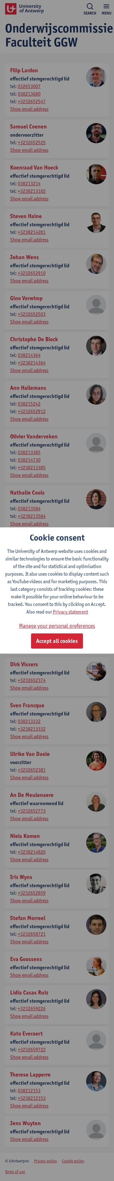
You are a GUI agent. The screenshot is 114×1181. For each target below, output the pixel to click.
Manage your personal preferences (57, 625)
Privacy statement (70, 612)
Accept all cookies (57, 641)
